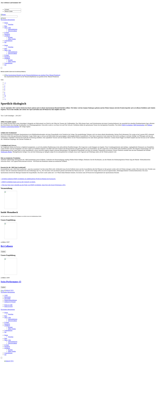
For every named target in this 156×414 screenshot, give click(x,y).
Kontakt (10, 60)
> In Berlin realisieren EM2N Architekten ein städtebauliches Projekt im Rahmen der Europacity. (28, 179)
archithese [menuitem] (7, 36)
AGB (5, 295)
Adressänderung (12, 52)
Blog (5, 48)
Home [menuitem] (6, 23)
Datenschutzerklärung (10, 300)
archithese (7, 58)
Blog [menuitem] (5, 26)
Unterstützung (8, 63)
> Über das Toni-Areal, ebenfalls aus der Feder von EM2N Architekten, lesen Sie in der (33, 185)
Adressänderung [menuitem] (12, 29)
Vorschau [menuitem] (10, 24)
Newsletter (7, 298)
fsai (5, 65)
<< (5, 83)
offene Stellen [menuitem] (12, 39)
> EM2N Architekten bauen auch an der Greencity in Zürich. (18, 182)
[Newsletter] (1, 68)
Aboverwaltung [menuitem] (12, 31)
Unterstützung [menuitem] (8, 40)
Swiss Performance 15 (11, 281)
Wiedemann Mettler (6, 152)
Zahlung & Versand (10, 302)
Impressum (7, 297)
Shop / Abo (7, 50)
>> (5, 99)
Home (6, 45)
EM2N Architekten (127, 125)
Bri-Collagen (7, 246)
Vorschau (10, 47)
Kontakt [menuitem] (10, 37)
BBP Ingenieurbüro (139, 125)
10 (5, 96)
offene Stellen (12, 61)
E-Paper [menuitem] (6, 32)
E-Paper (6, 55)
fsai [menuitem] (5, 42)
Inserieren (7, 56)
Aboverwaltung (12, 53)
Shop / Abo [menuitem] (7, 27)
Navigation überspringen (8, 19)
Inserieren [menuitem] (7, 34)
